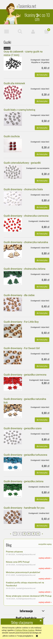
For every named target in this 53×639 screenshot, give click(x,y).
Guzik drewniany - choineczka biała (23, 189)
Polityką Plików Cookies (24, 630)
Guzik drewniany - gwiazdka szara (23, 428)
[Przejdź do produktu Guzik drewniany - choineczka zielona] (13, 278)
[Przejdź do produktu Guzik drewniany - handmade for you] (13, 517)
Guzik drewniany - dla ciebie (19, 295)
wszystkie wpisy (45, 544)
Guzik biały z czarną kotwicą (19, 109)
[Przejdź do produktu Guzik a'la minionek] (13, 92)
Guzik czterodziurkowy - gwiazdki (22, 162)
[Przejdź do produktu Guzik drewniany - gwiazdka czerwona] (13, 384)
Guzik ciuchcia (12, 136)
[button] (6, 31)
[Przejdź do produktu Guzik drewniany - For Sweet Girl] (13, 357)
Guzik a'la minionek (14, 83)
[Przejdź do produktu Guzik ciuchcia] (13, 145)
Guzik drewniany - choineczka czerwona (26, 215)
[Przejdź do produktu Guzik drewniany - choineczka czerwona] (13, 225)
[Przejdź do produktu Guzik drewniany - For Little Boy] (13, 331)
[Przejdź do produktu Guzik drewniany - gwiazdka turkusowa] (13, 464)
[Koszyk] (46, 31)
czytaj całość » (45, 558)
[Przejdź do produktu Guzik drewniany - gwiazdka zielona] (13, 490)
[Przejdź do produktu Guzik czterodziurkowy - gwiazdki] (13, 172)
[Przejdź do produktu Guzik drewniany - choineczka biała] (13, 198)
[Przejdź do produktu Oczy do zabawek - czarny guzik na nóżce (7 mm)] (13, 63)
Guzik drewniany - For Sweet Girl (22, 348)
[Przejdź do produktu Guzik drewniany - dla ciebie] (13, 304)
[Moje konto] (33, 31)
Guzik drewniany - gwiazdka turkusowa (25, 454)
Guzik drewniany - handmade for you (24, 507)
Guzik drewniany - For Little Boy (21, 321)
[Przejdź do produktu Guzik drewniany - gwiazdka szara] (13, 437)
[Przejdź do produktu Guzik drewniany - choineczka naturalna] (13, 251)
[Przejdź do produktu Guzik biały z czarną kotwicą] (13, 119)
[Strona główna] (12, 13)
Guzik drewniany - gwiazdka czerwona (25, 374)
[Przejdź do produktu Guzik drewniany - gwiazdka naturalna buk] (13, 411)
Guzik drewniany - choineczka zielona (24, 268)
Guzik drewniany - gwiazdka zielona (23, 481)
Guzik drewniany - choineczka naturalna (26, 242)
